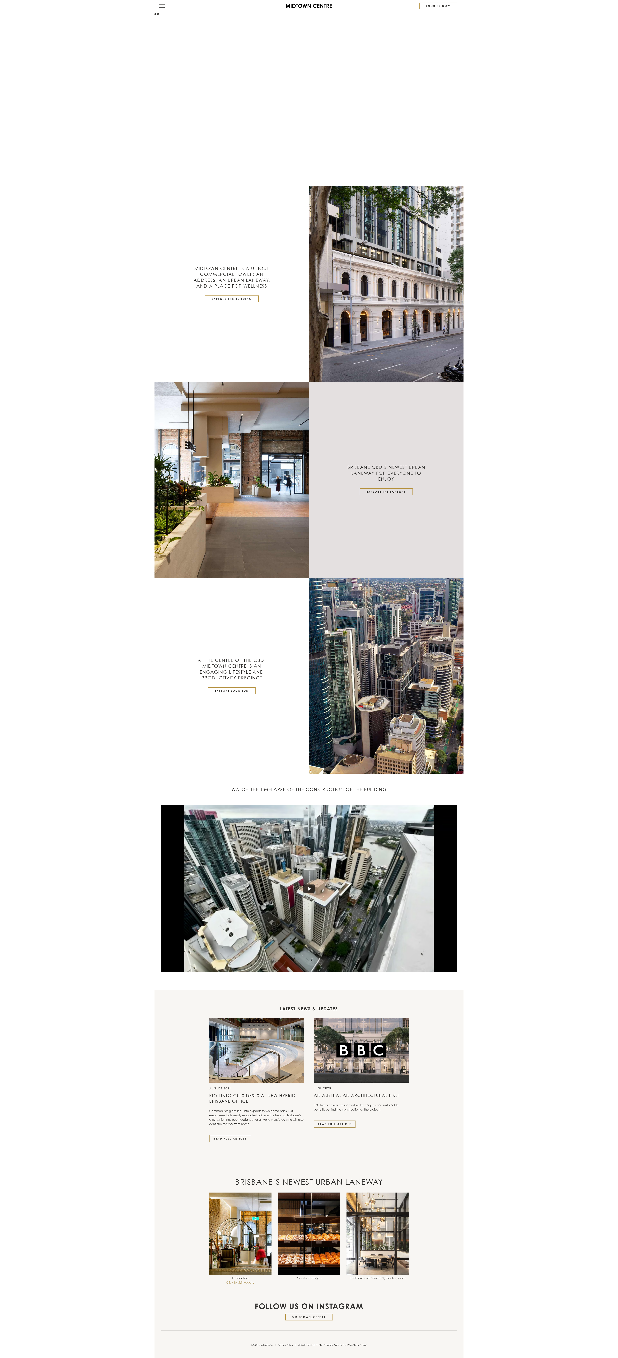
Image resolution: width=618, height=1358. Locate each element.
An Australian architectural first (357, 1095)
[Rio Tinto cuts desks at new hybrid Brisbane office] (256, 1050)
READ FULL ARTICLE (230, 1138)
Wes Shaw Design (357, 1345)
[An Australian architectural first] (361, 1050)
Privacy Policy (285, 1345)
